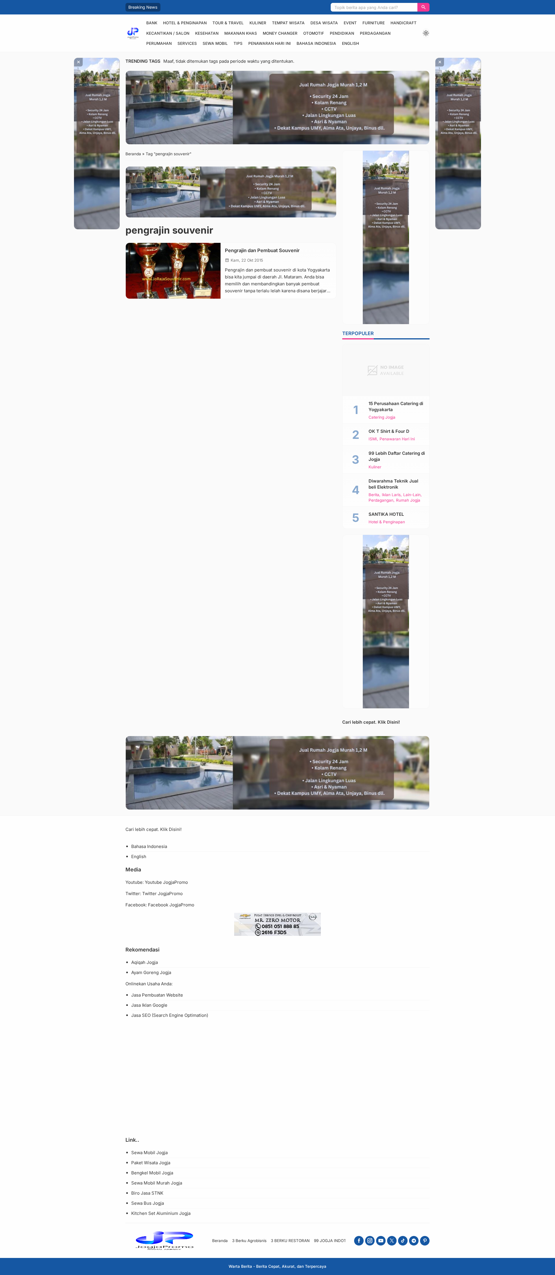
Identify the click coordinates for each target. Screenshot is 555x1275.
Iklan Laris (391, 495)
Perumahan (159, 43)
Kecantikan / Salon (167, 33)
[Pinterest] (425, 1241)
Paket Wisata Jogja (150, 1162)
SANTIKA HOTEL (386, 514)
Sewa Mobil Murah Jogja (156, 1183)
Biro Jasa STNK (147, 1193)
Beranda (220, 1240)
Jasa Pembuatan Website (157, 995)
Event (350, 23)
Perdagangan (375, 33)
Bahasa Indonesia (316, 43)
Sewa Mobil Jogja (149, 1152)
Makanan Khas (240, 33)
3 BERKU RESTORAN (290, 1240)
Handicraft (404, 23)
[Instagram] (370, 1241)
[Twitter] (392, 1241)
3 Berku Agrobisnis (249, 1240)
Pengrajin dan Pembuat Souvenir (262, 250)
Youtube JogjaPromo (166, 882)
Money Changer (280, 33)
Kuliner (257, 23)
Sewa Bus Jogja (147, 1203)
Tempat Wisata (288, 23)
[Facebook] (359, 1241)
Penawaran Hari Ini (269, 43)
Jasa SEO (141, 1015)
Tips (238, 43)
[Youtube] (381, 1241)
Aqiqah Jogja (144, 962)
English (350, 43)
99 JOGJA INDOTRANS (335, 1240)
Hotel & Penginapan (185, 23)
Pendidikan (342, 33)
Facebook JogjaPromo (171, 905)
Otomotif (313, 33)
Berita (374, 495)
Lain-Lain (412, 495)
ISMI (373, 439)
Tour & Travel (228, 23)
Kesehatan (207, 33)
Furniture (373, 23)
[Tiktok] (403, 1241)
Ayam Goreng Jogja (151, 972)
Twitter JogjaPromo (162, 893)
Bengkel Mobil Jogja (152, 1173)
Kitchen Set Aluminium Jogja (160, 1213)
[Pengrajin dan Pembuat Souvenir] (173, 271)
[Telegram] (414, 1241)
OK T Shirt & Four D (389, 431)
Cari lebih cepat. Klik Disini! (371, 722)
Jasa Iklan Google (149, 1005)
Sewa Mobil (215, 43)
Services (187, 43)
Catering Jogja (382, 417)
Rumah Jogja (408, 500)
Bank (151, 23)
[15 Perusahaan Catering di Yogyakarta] (386, 370)
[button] (423, 7)
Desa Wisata (324, 23)
